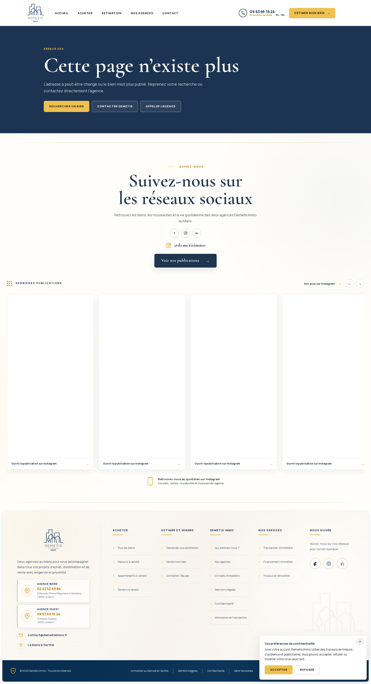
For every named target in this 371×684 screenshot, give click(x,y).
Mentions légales (188, 671)
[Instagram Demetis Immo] (185, 233)
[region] (185, 383)
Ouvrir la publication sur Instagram (50, 463)
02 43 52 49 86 (49, 589)
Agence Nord (47, 584)
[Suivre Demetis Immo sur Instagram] (328, 563)
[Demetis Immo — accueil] (35, 13)
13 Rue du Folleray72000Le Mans (47, 620)
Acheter (85, 13)
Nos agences (142, 13)
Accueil (61, 13)
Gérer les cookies (243, 671)
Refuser (307, 670)
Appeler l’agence (161, 106)
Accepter (278, 670)
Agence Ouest (48, 609)
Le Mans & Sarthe (41, 645)
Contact (170, 13)
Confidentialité (215, 671)
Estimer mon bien (312, 13)
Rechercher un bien (66, 106)
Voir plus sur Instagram (323, 283)
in (196, 233)
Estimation (112, 13)
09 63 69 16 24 (48, 614)
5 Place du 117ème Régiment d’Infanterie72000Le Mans (59, 595)
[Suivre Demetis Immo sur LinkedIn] (342, 563)
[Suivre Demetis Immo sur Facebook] (315, 563)
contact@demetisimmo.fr (47, 635)
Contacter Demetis (114, 106)
